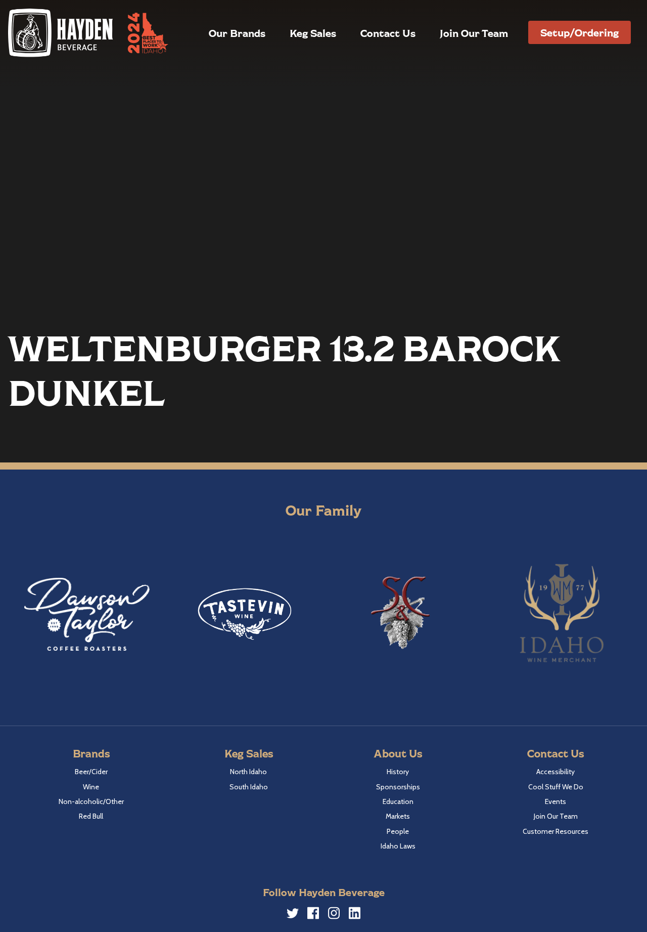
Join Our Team (474, 33)
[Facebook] (313, 914)
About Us (398, 753)
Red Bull (91, 816)
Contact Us (387, 33)
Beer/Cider (91, 771)
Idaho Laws (398, 846)
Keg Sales (313, 33)
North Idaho (248, 771)
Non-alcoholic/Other (91, 801)
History (398, 771)
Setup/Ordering (579, 32)
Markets (398, 816)
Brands (91, 753)
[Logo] (61, 32)
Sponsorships (398, 786)
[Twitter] (293, 914)
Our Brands (237, 33)
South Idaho (248, 786)
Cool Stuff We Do (555, 786)
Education (398, 801)
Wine (91, 786)
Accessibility (555, 771)
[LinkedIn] (355, 914)
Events (555, 801)
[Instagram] (334, 914)
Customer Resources (555, 831)
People (398, 831)
